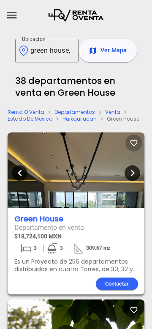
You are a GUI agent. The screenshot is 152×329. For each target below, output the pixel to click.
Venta (112, 112)
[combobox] (51, 51)
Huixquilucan (79, 119)
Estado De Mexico (30, 119)
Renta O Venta (26, 112)
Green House (123, 119)
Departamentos (74, 112)
